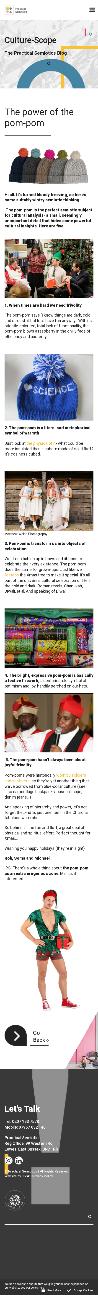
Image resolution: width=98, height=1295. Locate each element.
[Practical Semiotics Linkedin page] (19, 1160)
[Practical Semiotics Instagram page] (9, 1160)
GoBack (39, 1036)
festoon (12, 575)
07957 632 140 (32, 1127)
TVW (26, 1176)
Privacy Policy (42, 1176)
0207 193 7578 (25, 1121)
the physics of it (41, 443)
